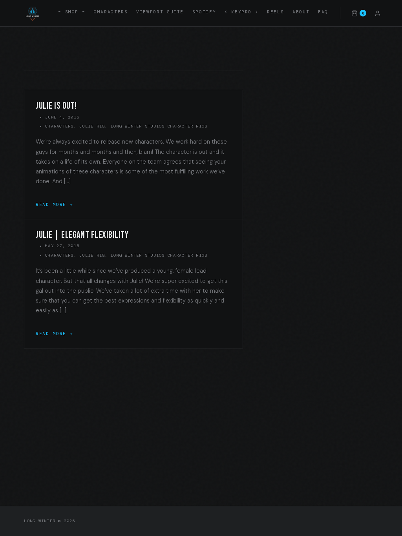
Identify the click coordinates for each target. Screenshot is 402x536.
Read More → (54, 204)
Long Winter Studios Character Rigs (159, 126)
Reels (275, 12)
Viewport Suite (160, 12)
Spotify (204, 12)
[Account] (377, 13)
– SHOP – (71, 12)
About (300, 12)
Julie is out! (56, 105)
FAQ (323, 12)
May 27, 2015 (62, 245)
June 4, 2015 (62, 117)
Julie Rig (92, 126)
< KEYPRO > (241, 12)
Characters (111, 12)
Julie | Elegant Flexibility (82, 235)
